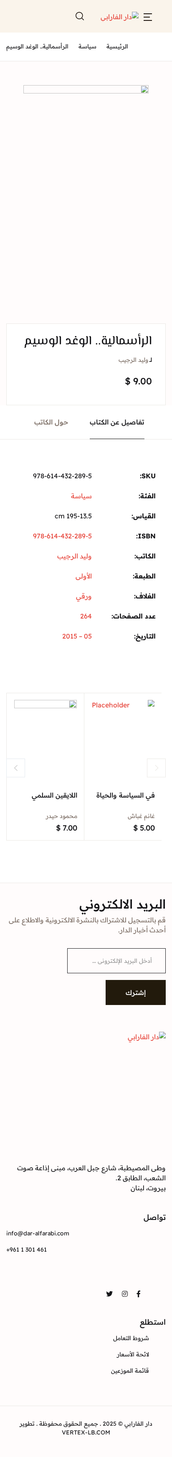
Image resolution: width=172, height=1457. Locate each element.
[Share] (144, 9)
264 (86, 616)
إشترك (136, 992)
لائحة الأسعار (133, 1354)
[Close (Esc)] (163, 9)
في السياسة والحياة (125, 795)
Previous (15, 767)
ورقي (84, 596)
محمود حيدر (61, 816)
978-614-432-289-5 (62, 536)
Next (156, 767)
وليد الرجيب (133, 360)
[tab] (117, 422)
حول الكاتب (51, 422)
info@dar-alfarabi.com (37, 1233)
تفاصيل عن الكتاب (117, 422)
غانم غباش (141, 816)
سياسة (87, 46)
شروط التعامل (131, 1338)
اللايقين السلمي (54, 795)
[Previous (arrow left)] (14, 729)
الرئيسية (117, 46)
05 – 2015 (77, 636)
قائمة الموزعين (130, 1370)
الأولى (84, 576)
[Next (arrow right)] (157, 729)
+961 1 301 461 (26, 1249)
